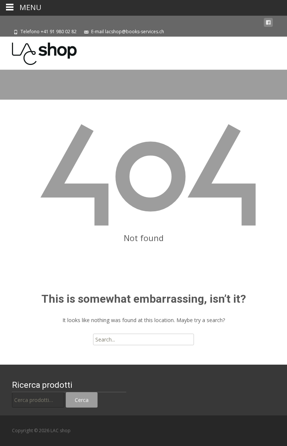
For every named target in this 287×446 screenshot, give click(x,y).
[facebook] (268, 22)
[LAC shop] (38, 52)
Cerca (82, 399)
